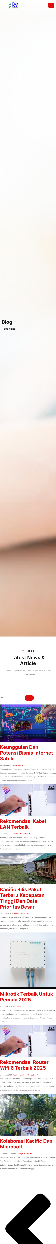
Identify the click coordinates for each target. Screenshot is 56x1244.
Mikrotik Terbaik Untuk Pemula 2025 (26, 997)
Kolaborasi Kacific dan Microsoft (26, 1144)
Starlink (23, 1075)
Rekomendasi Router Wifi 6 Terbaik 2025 (24, 1065)
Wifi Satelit (24, 834)
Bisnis (18, 765)
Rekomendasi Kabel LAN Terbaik (23, 824)
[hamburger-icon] (51, 5)
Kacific (15, 834)
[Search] (29, 698)
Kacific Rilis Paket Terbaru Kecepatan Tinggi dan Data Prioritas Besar (22, 898)
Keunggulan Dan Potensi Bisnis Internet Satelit (26, 752)
